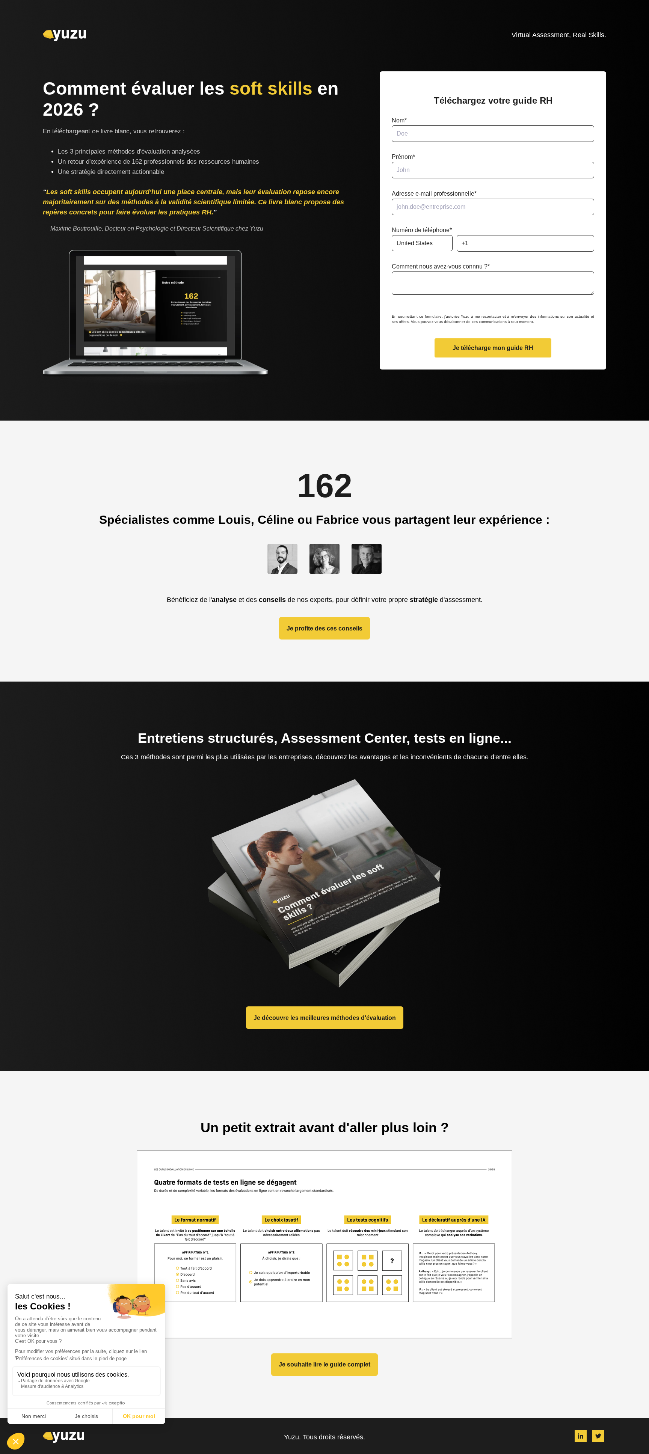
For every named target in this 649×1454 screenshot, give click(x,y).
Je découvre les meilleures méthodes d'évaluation (325, 1018)
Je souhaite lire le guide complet (324, 1364)
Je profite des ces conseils (324, 628)
